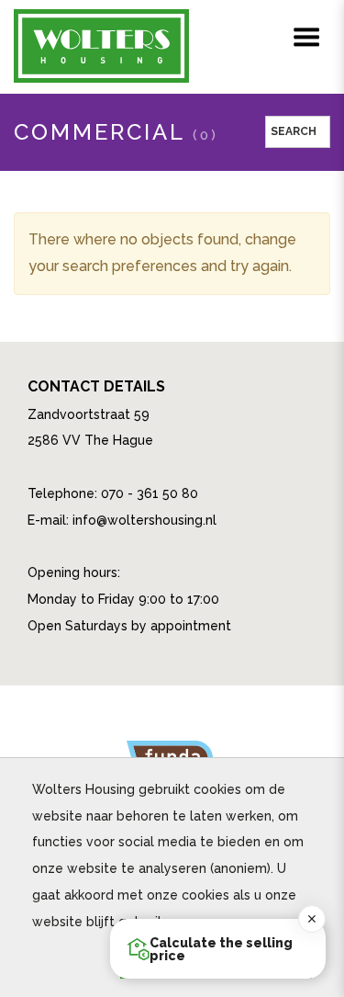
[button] (218, 949)
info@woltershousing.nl (144, 520)
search (298, 131)
